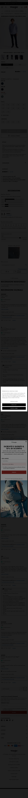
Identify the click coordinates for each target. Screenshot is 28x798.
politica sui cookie (15, 396)
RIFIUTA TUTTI (14, 404)
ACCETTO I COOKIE (14, 408)
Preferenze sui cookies (14, 401)
